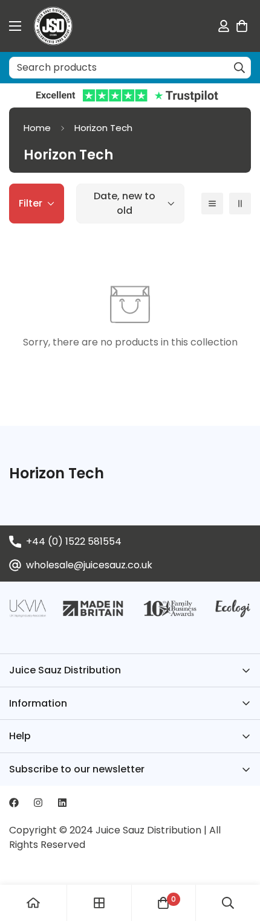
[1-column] (212, 203)
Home (37, 127)
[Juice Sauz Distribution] (53, 26)
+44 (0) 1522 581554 (74, 541)
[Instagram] (38, 802)
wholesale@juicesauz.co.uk (89, 565)
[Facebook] (14, 802)
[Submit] (239, 67)
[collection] (99, 903)
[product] (33, 903)
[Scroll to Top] (238, 857)
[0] (242, 26)
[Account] (224, 26)
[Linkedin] (62, 802)
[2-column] (240, 203)
